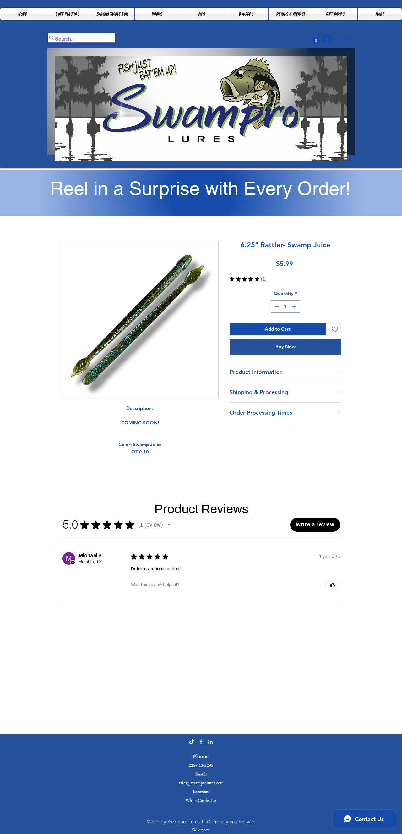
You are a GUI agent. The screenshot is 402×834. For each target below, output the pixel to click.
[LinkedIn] (210, 742)
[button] (112, 14)
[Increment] (295, 306)
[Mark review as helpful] (332, 585)
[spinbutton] (285, 306)
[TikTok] (191, 742)
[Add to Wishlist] (335, 329)
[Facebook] (201, 742)
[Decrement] (276, 306)
